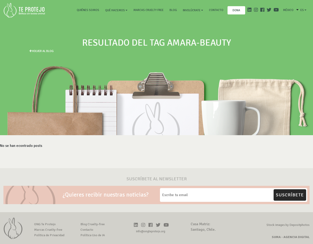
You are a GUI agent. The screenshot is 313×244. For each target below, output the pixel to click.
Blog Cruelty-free (92, 224)
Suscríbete (290, 195)
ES (302, 10)
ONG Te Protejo (45, 224)
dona (236, 10)
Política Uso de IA (92, 235)
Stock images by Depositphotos (288, 225)
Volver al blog (43, 51)
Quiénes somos (89, 10)
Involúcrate (192, 10)
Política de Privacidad (49, 235)
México (288, 10)
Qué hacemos (115, 10)
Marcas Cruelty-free (48, 230)
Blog (173, 10)
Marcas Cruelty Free (148, 10)
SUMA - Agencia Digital (291, 237)
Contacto (216, 10)
